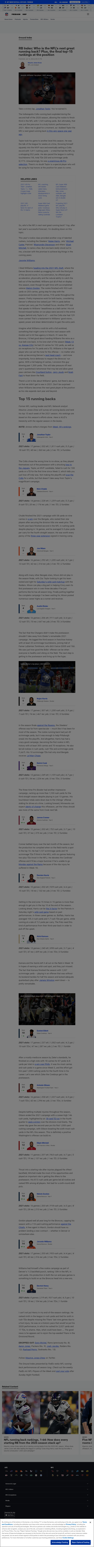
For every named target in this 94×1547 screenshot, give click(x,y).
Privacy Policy (71, 1524)
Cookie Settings (68, 1538)
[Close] (90, 1522)
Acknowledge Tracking (60, 1542)
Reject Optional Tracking (80, 1542)
